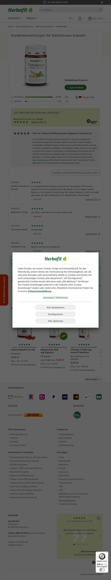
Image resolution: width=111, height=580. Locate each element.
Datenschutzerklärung (39, 291)
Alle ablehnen (55, 321)
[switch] (102, 569)
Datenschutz (62, 297)
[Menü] (106, 553)
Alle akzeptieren (55, 308)
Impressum (48, 297)
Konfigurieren (55, 314)
